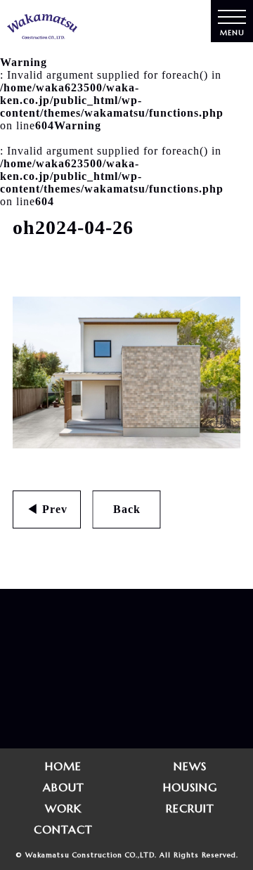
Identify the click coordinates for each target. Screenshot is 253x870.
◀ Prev (47, 509)
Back (127, 509)
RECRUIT (190, 808)
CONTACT (63, 829)
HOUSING (190, 787)
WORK (63, 808)
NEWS (190, 766)
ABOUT (63, 787)
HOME (63, 766)
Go (103, 715)
